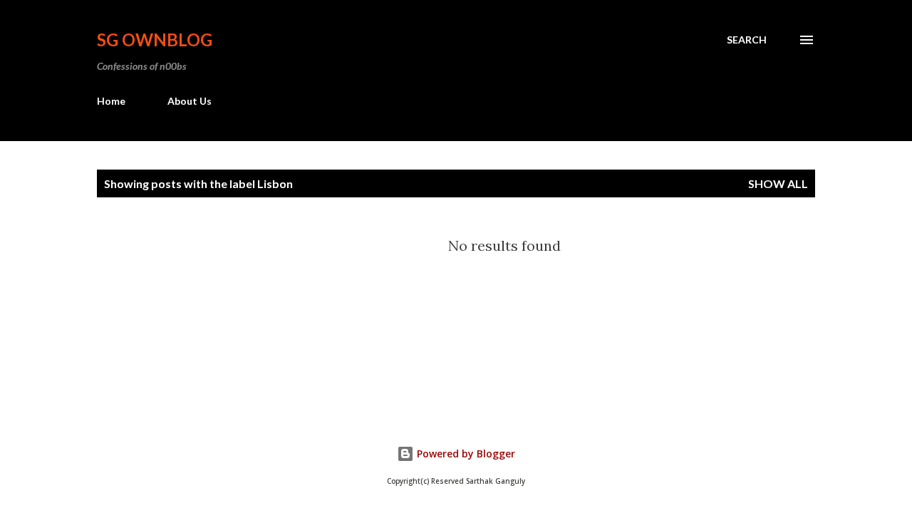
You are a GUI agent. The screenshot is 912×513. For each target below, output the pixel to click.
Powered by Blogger (464, 453)
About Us (189, 101)
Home (111, 101)
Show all (778, 183)
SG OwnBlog (154, 39)
